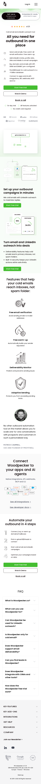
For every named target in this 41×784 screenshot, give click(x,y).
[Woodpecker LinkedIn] (5, 747)
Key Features (10, 706)
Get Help (7, 722)
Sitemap (20, 775)
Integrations (10, 717)
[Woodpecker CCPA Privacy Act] (8, 758)
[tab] (11, 16)
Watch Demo (20, 93)
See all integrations (20, 501)
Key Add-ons (10, 711)
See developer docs (20, 507)
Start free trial (20, 87)
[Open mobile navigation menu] (36, 4)
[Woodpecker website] (5, 4)
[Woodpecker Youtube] (13, 747)
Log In (27, 4)
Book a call (20, 100)
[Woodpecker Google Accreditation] (20, 758)
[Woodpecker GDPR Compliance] (33, 758)
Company (8, 732)
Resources (9, 727)
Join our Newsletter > (12, 739)
